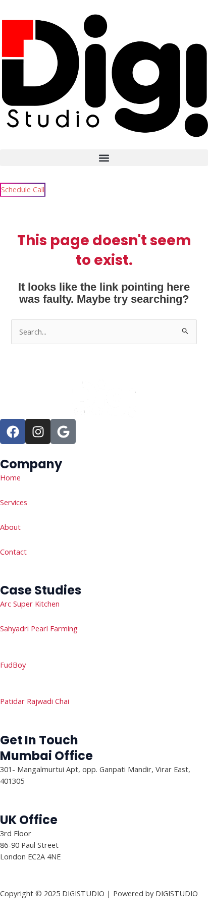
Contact (13, 552)
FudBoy (13, 665)
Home (10, 477)
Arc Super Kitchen (30, 604)
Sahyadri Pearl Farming (39, 628)
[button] (104, 157)
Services (13, 502)
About (10, 527)
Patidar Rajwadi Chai (34, 701)
